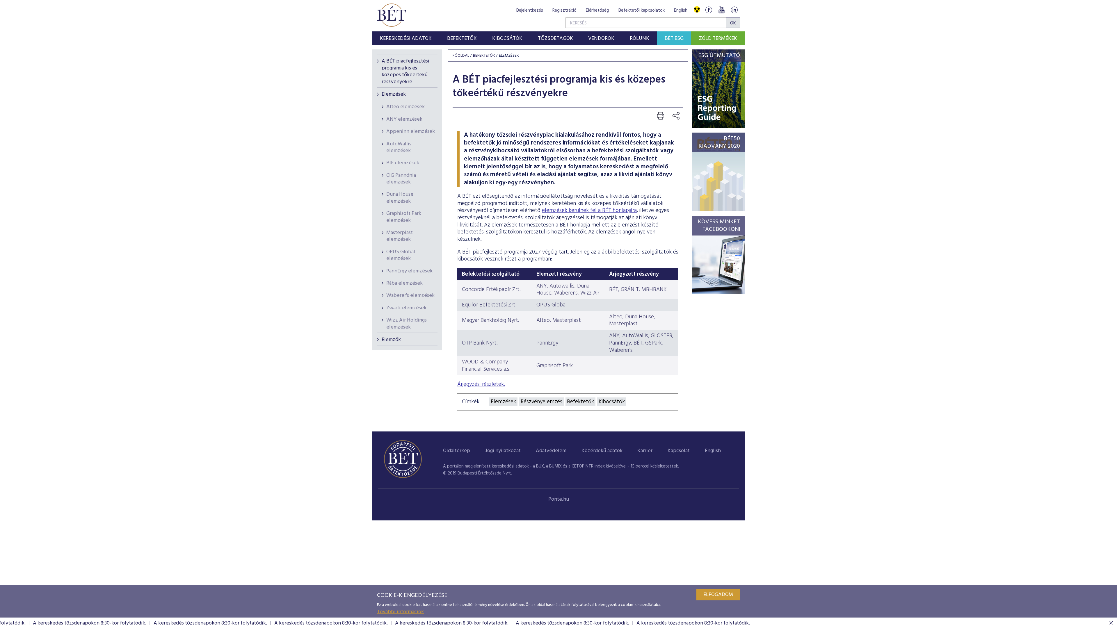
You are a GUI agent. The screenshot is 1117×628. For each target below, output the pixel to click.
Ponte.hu (558, 499)
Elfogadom (718, 594)
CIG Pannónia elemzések (401, 178)
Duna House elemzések (399, 197)
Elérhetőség (597, 10)
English (680, 10)
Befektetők (580, 401)
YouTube (721, 9)
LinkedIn (734, 9)
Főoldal (461, 55)
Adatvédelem (551, 450)
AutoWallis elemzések (398, 147)
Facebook (708, 9)
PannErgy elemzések (409, 271)
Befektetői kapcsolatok (641, 10)
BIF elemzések (402, 163)
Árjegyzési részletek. (481, 384)
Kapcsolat (679, 450)
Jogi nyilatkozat (503, 450)
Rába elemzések (404, 283)
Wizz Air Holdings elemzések (406, 323)
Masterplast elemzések (399, 236)
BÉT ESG (674, 38)
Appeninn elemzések (410, 131)
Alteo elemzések (405, 107)
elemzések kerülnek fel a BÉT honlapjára (589, 210)
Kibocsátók (612, 401)
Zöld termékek (718, 38)
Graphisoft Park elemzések (403, 216)
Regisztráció (564, 10)
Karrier (644, 450)
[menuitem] (406, 38)
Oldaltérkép (456, 450)
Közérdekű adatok (601, 450)
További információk (400, 612)
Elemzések (394, 94)
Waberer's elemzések (410, 295)
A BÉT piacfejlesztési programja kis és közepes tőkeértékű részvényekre (405, 71)
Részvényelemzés (541, 401)
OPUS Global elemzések (400, 255)
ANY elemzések (404, 119)
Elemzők (391, 340)
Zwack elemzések (406, 308)
